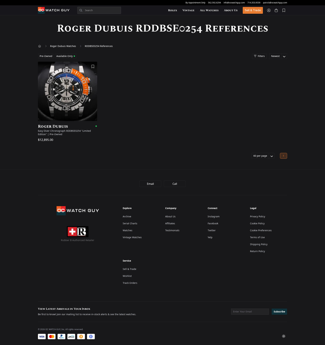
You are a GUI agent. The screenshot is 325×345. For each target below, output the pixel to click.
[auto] (283, 336)
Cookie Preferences (261, 230)
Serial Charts (130, 223)
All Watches (209, 10)
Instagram (214, 216)
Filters (261, 56)
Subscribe (279, 311)
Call (174, 184)
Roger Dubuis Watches (63, 46)
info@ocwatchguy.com (234, 2)
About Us (230, 10)
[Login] (268, 10)
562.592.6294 (214, 2)
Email (150, 184)
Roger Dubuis (67, 126)
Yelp (210, 237)
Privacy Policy (257, 216)
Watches (127, 230)
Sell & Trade (253, 10)
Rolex (172, 10)
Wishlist (127, 276)
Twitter (212, 230)
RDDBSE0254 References (99, 46)
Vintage (188, 10)
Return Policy (257, 251)
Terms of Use (257, 237)
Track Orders (130, 282)
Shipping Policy (258, 244)
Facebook (213, 223)
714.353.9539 (253, 2)
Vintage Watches (132, 237)
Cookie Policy (257, 223)
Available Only (64, 56)
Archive (127, 216)
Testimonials (172, 230)
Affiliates (170, 223)
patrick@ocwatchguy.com (275, 2)
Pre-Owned (46, 56)
